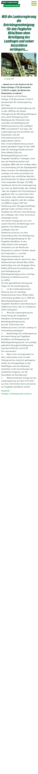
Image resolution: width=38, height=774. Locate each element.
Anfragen (5, 394)
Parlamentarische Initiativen (21, 394)
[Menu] (34, 3)
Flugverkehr (5, 391)
